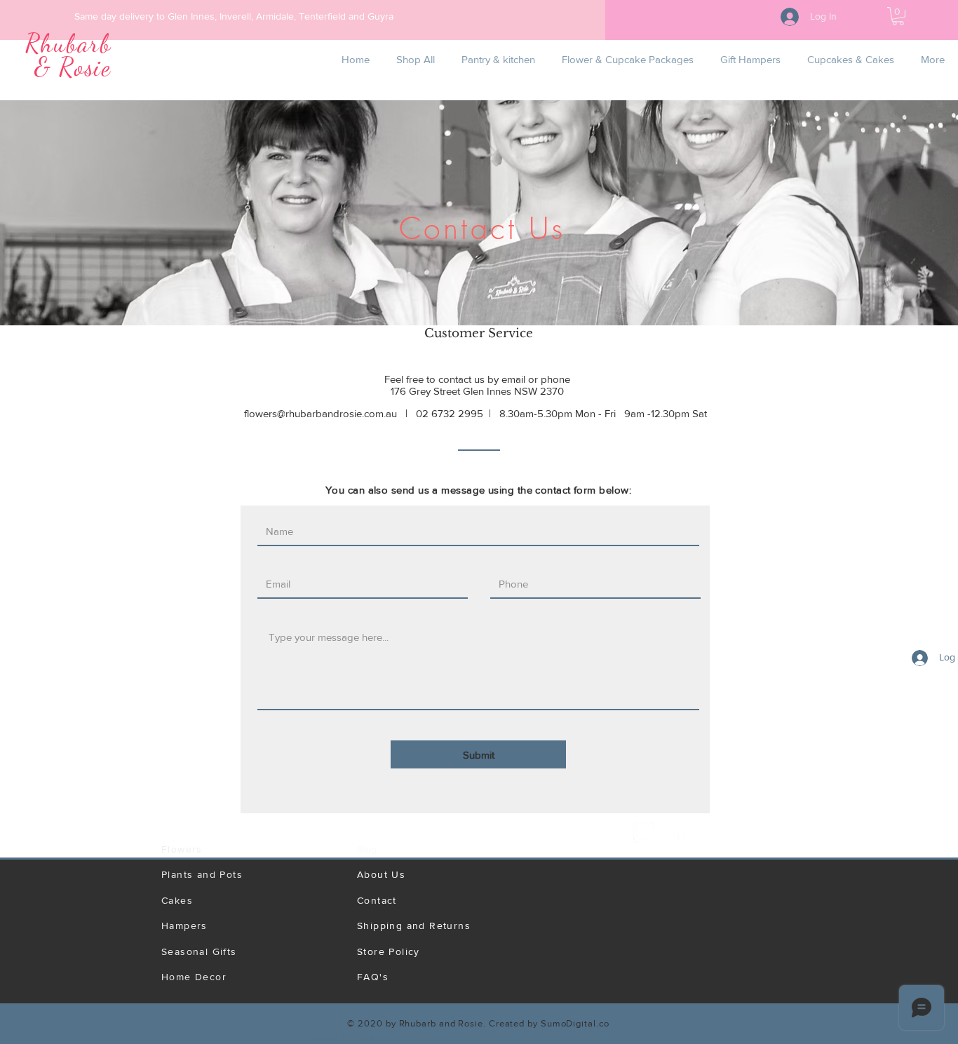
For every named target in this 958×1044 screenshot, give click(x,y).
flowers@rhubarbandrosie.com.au (320, 413)
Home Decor (194, 976)
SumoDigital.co (575, 1023)
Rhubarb (68, 43)
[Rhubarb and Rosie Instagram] (643, 832)
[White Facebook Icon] (678, 832)
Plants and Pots (202, 874)
